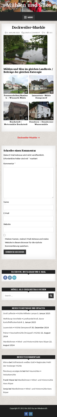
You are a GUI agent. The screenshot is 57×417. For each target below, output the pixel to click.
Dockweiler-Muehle (28, 27)
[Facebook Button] (26, 414)
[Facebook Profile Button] (5, 278)
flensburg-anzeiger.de (12, 371)
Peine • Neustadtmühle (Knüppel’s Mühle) (21, 333)
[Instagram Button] (31, 414)
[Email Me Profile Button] (14, 278)
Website (7, 224)
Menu (30, 17)
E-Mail (6, 213)
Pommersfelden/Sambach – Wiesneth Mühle (16, 96)
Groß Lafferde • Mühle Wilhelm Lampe (20, 313)
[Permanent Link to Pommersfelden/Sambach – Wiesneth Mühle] (16, 84)
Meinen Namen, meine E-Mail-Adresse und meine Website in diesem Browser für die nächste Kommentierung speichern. (27, 242)
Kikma (6, 362)
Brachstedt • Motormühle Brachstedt (15, 123)
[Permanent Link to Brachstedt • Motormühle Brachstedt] (16, 111)
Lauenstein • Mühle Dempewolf (41, 96)
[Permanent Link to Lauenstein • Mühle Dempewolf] (41, 84)
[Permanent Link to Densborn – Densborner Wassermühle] (41, 111)
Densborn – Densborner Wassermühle (41, 123)
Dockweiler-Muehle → (29, 138)
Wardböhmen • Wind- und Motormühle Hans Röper (26, 342)
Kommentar (9, 164)
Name (6, 202)
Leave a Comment (32, 33)
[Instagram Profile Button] (10, 278)
